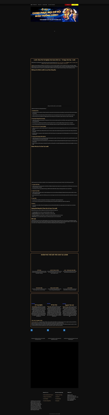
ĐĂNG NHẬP (68, 4)
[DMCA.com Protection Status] (54, 320)
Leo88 (31, 4)
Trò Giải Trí (39, 4)
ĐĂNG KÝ (75, 4)
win (72, 29)
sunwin (76, 29)
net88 (74, 29)
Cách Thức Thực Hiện (51, 4)
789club (43, 30)
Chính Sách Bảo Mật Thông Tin (48, 307)
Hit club (58, 29)
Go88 (70, 29)
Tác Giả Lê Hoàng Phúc (47, 313)
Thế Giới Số (57, 309)
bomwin (48, 30)
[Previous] (32, 14)
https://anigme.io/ (61, 30)
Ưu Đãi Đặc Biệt (44, 4)
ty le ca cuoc (66, 30)
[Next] (76, 14)
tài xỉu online (62, 29)
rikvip (45, 30)
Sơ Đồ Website (46, 311)
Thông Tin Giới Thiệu (59, 307)
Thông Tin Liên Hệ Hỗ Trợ (47, 309)
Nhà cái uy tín (55, 30)
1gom (65, 29)
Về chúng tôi (35, 4)
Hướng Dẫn (57, 313)
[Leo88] (34, 2)
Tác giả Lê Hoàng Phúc (35, 274)
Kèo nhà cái (51, 30)
